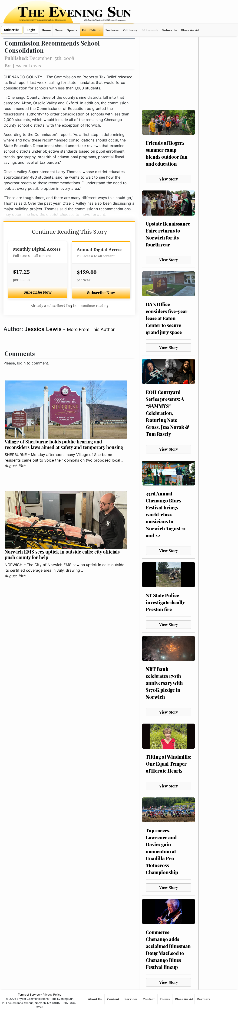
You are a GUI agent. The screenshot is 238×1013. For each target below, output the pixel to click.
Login (30, 30)
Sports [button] (72, 30)
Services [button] (131, 999)
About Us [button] (95, 999)
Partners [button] (204, 999)
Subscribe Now (38, 292)
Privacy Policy (52, 994)
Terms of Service (29, 994)
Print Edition (92, 30)
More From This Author (91, 329)
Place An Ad (190, 30)
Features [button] (112, 30)
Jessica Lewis (43, 329)
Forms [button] (165, 999)
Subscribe (11, 30)
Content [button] (113, 999)
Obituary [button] (130, 30)
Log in (71, 306)
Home (46, 30)
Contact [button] (149, 999)
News (59, 30)
